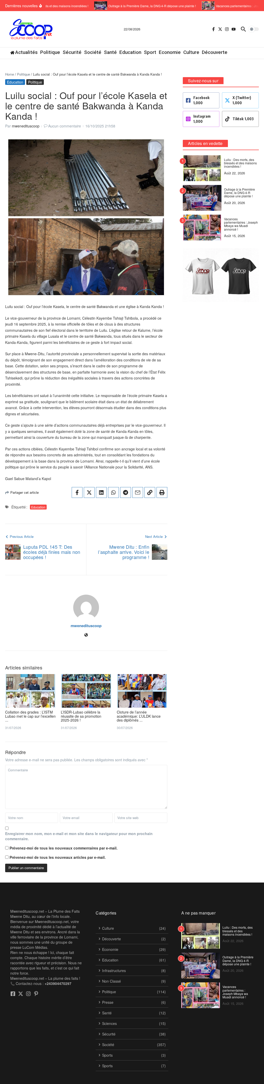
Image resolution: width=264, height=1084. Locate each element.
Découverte (214, 52)
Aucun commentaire (64, 125)
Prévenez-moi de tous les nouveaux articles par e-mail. (58, 857)
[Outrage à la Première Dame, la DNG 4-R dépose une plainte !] (94, 5)
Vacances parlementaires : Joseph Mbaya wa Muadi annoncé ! (241, 224)
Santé (110, 52)
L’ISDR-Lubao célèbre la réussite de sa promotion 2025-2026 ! (81, 716)
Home (9, 74)
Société (92, 52)
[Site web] (86, 635)
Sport (150, 52)
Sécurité (72, 52)
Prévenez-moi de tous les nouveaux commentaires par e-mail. (64, 848)
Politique (50, 52)
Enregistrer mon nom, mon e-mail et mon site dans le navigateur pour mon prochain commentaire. (79, 836)
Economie (170, 52)
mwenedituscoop (25, 125)
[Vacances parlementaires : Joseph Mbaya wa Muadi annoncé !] (202, 5)
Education (130, 52)
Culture (191, 52)
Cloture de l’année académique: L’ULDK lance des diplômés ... (139, 716)
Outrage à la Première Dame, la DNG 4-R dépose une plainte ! (239, 192)
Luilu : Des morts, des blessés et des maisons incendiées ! (240, 162)
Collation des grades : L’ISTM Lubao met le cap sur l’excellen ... (30, 716)
